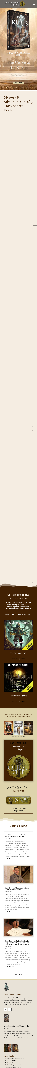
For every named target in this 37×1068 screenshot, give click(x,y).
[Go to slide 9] (24, 736)
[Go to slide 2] (13, 736)
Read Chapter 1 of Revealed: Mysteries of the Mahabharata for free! (17, 835)
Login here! (18, 811)
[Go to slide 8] (23, 736)
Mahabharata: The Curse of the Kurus (15, 1058)
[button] (2, 46)
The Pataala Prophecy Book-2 (13, 1067)
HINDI (23, 659)
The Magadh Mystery (10, 1063)
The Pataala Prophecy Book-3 (13, 1065)
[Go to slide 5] (18, 736)
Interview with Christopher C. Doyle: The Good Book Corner (17, 889)
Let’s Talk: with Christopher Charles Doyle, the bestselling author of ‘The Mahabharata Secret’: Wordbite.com (17, 942)
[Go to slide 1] (12, 736)
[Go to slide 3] (15, 736)
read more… (9, 858)
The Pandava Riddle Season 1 (12, 1061)
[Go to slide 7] (21, 736)
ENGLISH (15, 659)
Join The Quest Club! (18, 787)
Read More (18, 83)
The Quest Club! (18, 742)
